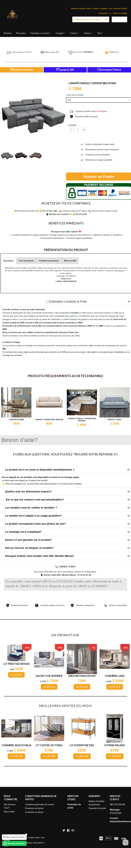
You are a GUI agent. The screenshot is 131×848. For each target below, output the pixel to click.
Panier (121, 19)
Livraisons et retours (34, 812)
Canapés (60, 33)
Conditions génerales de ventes (39, 804)
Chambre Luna (114, 675)
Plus (99, 33)
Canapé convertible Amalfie (49, 420)
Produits (8, 33)
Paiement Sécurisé (97, 808)
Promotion (21, 33)
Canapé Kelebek (16, 420)
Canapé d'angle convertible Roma (92, 83)
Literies (74, 33)
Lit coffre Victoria (49, 745)
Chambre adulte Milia (16, 745)
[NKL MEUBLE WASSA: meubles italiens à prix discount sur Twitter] (64, 831)
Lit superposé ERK (82, 745)
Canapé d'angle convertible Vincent (82, 419)
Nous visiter (9, 812)
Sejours (87, 33)
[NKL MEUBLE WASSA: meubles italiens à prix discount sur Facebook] (68, 831)
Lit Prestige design (16, 663)
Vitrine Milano (114, 745)
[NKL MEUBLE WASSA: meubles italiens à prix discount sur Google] (73, 831)
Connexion (103, 13)
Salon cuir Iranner (49, 675)
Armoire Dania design (81, 676)
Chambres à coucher (40, 33)
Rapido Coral (114, 420)
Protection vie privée (34, 808)
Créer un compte (120, 13)
